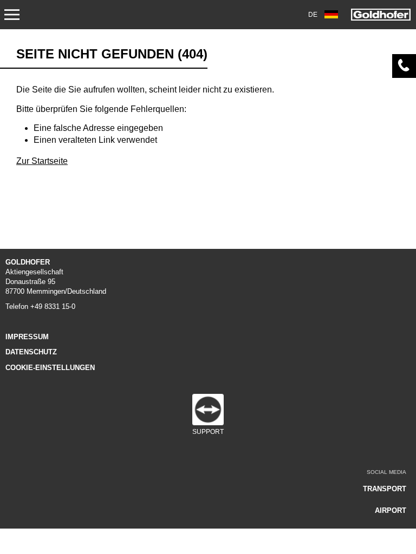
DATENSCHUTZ (31, 352)
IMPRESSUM (27, 337)
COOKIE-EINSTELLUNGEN (50, 368)
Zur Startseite (42, 161)
